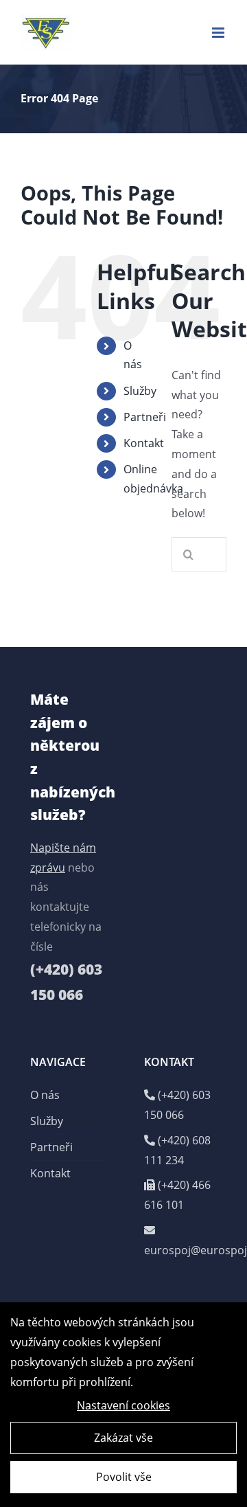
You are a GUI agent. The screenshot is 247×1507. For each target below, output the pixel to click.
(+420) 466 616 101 (177, 1194)
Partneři (145, 416)
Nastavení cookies (123, 1405)
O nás (45, 1094)
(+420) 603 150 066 (177, 1104)
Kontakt (144, 443)
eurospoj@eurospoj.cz (180, 1250)
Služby (140, 390)
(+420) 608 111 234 (177, 1150)
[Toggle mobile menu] (219, 32)
